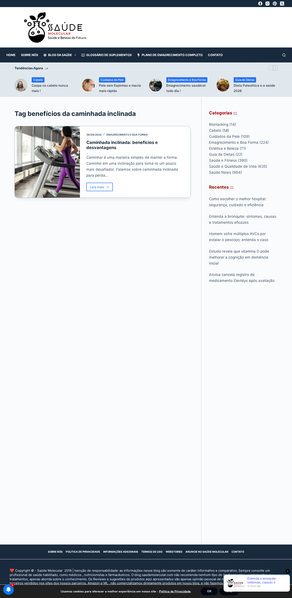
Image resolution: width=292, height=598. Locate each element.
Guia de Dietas (244, 79)
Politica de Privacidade (83, 551)
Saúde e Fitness (223, 160)
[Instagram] (267, 3)
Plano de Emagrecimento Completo (172, 55)
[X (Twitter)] (282, 3)
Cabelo (38, 79)
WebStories (174, 551)
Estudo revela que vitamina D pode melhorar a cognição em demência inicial (239, 257)
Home (11, 55)
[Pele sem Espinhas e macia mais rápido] (88, 85)
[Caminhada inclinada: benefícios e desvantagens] (47, 162)
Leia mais (101, 188)
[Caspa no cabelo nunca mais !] (21, 85)
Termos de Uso (151, 551)
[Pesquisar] (284, 55)
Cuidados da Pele (112, 79)
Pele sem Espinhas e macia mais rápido (120, 88)
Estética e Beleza (224, 148)
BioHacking (218, 124)
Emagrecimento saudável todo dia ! (186, 88)
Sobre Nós (29, 55)
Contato (215, 55)
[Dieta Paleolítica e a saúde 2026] (223, 85)
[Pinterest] (275, 3)
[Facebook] (260, 3)
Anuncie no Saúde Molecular (207, 551)
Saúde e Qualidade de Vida (233, 166)
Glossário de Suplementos (109, 55)
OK (209, 591)
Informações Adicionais (120, 551)
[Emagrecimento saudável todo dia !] (155, 85)
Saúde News (220, 172)
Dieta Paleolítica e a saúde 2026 (254, 88)
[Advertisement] (196, 29)
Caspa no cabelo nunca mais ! (50, 88)
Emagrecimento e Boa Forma (187, 79)
